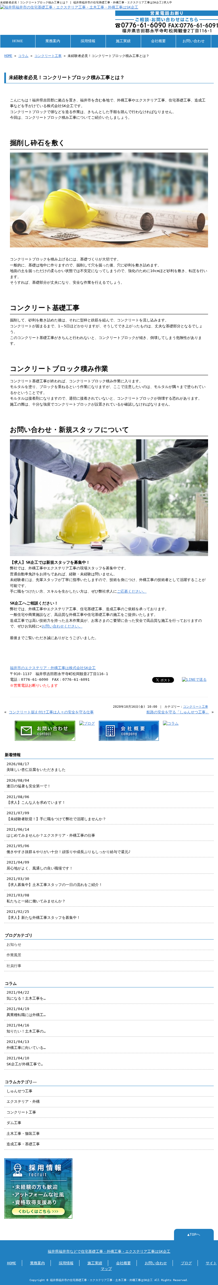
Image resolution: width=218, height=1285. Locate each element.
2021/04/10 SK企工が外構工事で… (25, 1061)
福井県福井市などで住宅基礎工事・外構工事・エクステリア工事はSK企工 (109, 1251)
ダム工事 (14, 1123)
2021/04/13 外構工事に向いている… (26, 1044)
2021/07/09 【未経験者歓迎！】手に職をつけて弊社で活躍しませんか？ (56, 816)
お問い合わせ (194, 41)
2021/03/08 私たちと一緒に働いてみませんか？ (36, 898)
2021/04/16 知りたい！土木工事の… (26, 1028)
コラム (23, 56)
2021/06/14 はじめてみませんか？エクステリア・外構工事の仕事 (51, 832)
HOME (17, 41)
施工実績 (123, 41)
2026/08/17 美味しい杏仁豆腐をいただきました (36, 767)
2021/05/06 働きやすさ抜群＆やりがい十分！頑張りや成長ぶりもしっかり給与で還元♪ (69, 849)
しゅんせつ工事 (19, 1091)
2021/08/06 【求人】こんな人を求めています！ (36, 800)
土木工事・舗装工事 (23, 1133)
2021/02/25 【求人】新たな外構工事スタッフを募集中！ (43, 914)
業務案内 (52, 41)
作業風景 (14, 955)
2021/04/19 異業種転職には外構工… (26, 1012)
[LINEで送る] (194, 679)
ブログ (186, 1263)
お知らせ (14, 944)
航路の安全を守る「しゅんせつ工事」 (177, 712)
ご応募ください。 (131, 591)
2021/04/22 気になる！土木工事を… (26, 995)
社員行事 (14, 966)
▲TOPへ (193, 1234)
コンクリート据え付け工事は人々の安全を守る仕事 (51, 712)
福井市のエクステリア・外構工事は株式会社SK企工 (53, 668)
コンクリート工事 (48, 56)
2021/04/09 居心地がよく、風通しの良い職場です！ (40, 865)
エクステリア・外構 (23, 1101)
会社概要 (158, 41)
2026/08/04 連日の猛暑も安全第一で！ (29, 783)
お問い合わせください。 (62, 626)
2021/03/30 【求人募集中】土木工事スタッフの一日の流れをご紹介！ (54, 882)
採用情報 (88, 41)
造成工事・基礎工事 (23, 1144)
